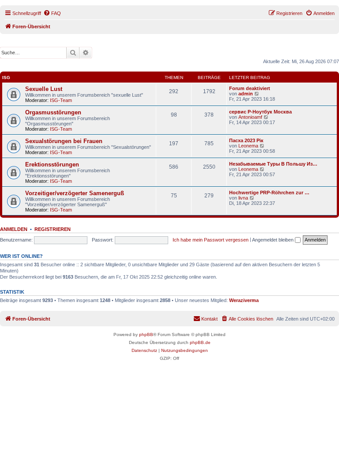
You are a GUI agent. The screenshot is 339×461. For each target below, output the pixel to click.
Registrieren (52, 229)
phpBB (146, 334)
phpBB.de (200, 342)
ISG (6, 77)
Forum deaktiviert (249, 88)
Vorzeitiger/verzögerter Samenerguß (74, 193)
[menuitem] (52, 13)
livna (243, 197)
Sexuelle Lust (43, 89)
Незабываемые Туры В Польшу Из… (273, 163)
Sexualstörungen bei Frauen (63, 141)
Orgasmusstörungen (53, 112)
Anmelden (13, 229)
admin (245, 93)
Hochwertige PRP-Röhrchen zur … (269, 192)
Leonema (248, 145)
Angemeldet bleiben (273, 239)
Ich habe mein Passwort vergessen (211, 239)
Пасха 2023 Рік (246, 140)
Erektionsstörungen (52, 164)
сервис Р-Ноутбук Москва (260, 111)
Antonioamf (250, 117)
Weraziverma (244, 300)
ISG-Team (61, 100)
